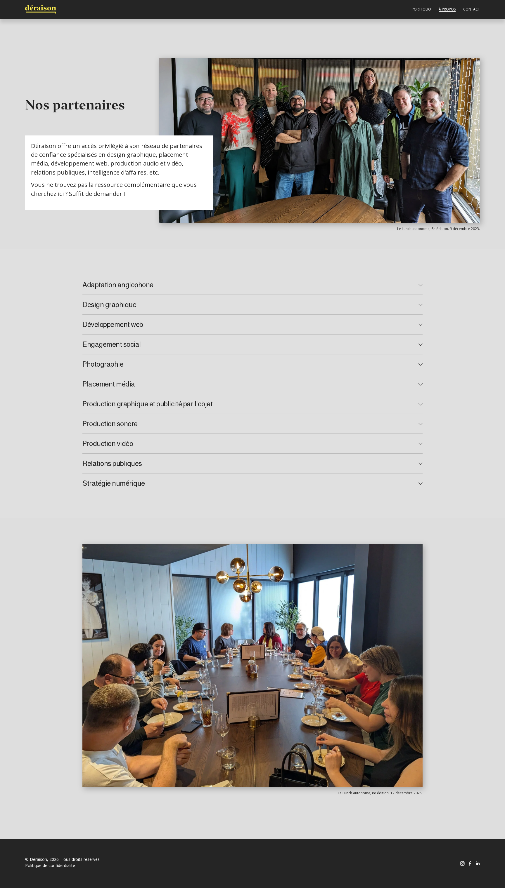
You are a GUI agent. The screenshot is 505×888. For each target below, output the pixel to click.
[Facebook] (470, 863)
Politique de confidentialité (50, 865)
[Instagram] (462, 863)
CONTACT (471, 9)
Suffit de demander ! (97, 193)
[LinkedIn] (477, 863)
